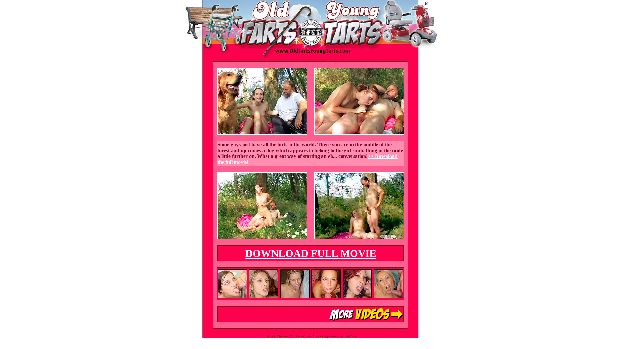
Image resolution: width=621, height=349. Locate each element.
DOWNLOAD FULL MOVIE (310, 253)
